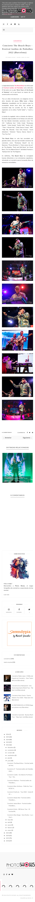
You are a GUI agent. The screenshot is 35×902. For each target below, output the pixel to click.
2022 (7, 745)
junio (9, 760)
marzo (9, 825)
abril (9, 822)
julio (9, 758)
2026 (7, 734)
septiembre (11, 755)
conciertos (17, 40)
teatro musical (8, 662)
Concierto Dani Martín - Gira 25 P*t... (16, 479)
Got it (23, 17)
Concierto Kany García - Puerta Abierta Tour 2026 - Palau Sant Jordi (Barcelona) (23, 698)
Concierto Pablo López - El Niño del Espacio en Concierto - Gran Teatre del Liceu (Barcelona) (22, 678)
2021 (7, 833)
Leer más (6, 594)
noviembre (11, 750)
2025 (7, 737)
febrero (10, 827)
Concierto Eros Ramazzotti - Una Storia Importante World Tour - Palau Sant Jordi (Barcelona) (23, 688)
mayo (9, 820)
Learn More (14, 17)
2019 (7, 838)
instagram (9, 612)
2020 (7, 835)
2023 (7, 742)
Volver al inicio (26, 898)
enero (9, 830)
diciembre (11, 747)
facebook (19, 612)
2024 (7, 739)
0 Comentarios (7, 432)
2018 (7, 841)
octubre (10, 752)
